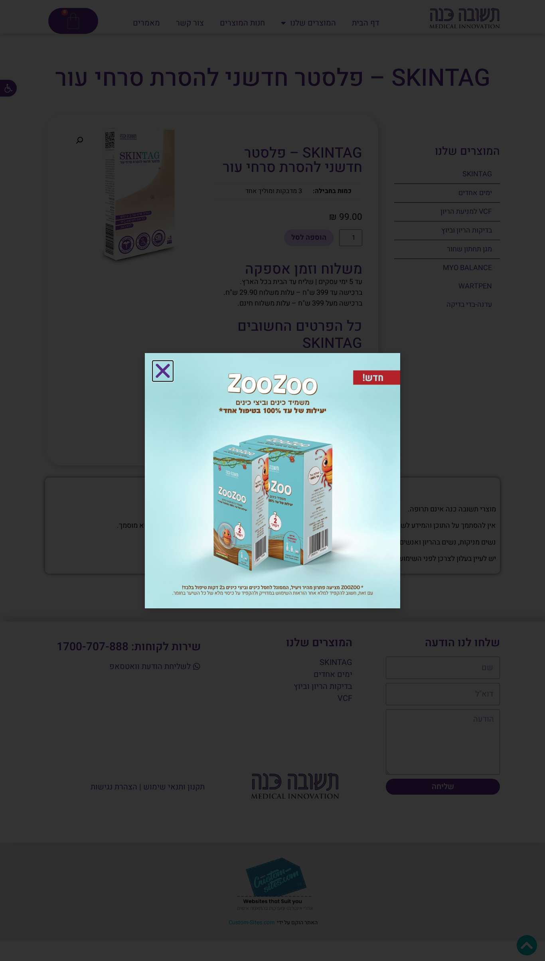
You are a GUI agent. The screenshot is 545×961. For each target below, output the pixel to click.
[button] (163, 371)
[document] (272, 480)
